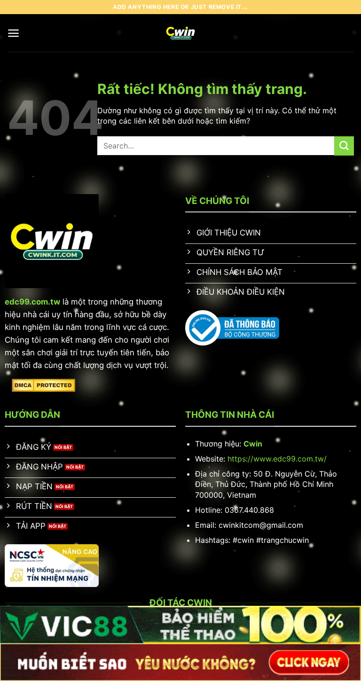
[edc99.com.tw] (181, 33)
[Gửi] (344, 146)
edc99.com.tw (32, 301)
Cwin (252, 443)
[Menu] (13, 33)
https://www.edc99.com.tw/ (277, 458)
